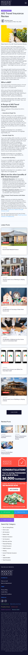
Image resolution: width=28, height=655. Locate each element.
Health (7, 519)
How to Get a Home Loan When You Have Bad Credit (12, 370)
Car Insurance (6, 539)
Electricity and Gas (7, 541)
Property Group (5, 607)
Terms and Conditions (6, 594)
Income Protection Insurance (10, 553)
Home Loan (14, 607)
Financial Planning (7, 543)
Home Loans (5, 242)
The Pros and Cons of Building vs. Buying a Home (14, 400)
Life (6, 512)
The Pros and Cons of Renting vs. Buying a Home (14, 280)
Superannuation (6, 557)
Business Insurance (7, 536)
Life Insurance (6, 532)
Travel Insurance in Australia (6, 437)
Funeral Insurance (7, 546)
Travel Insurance (6, 10)
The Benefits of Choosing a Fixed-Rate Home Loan (13, 310)
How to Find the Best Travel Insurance (6, 453)
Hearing (4, 550)
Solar (6, 516)
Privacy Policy (4, 589)
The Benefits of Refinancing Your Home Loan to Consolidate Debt (13, 340)
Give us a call (4, 581)
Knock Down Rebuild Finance (11, 249)
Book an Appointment (6, 583)
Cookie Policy (4, 592)
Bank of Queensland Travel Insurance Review (20, 438)
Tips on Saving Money (8, 527)
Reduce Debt (6, 534)
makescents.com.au (19, 647)
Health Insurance (7, 548)
